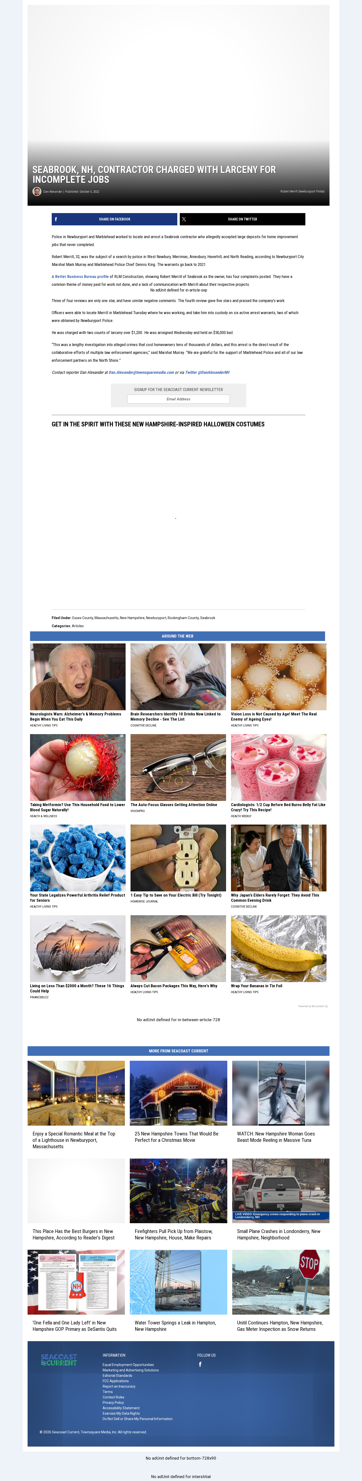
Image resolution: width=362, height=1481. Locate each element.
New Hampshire (132, 618)
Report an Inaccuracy (119, 1386)
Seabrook (207, 618)
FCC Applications (116, 1381)
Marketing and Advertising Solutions (131, 1370)
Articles (78, 626)
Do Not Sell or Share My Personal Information (138, 1419)
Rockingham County (183, 618)
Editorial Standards (117, 1376)
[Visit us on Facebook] (202, 1364)
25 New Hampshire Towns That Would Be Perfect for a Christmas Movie (176, 1137)
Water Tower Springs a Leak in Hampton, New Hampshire (175, 1326)
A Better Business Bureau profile (80, 276)
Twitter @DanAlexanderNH (207, 372)
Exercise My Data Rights (121, 1413)
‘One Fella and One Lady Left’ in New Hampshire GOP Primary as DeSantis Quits (75, 1326)
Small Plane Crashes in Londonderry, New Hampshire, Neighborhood (278, 1234)
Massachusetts (106, 618)
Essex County (82, 618)
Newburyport (156, 618)
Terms (108, 1392)
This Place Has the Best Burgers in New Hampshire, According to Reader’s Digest (74, 1234)
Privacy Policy (113, 1403)
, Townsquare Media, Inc (97, 1432)
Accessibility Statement (121, 1408)
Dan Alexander (52, 191)
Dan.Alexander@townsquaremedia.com (141, 372)
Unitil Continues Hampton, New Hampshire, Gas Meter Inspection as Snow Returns (280, 1326)
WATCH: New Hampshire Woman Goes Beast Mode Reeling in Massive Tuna (276, 1137)
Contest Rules (113, 1397)
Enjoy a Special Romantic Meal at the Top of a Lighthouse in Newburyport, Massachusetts (74, 1140)
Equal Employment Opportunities (128, 1365)
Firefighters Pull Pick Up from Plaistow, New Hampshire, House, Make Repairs (174, 1234)
